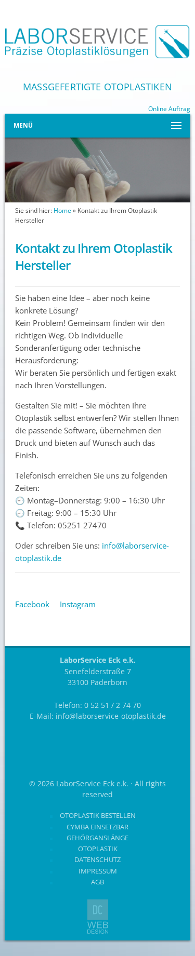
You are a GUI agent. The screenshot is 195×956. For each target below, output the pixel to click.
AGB (97, 881)
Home (62, 210)
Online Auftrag (169, 108)
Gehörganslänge (97, 837)
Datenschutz (97, 859)
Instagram (78, 604)
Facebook (32, 604)
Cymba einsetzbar (97, 826)
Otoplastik (98, 848)
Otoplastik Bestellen (98, 815)
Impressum (98, 871)
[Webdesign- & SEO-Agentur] (97, 931)
